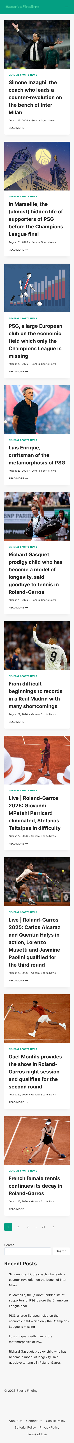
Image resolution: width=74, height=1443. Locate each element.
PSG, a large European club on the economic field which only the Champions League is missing (35, 341)
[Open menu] (66, 7)
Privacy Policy (49, 1427)
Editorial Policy (25, 1427)
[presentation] (37, 44)
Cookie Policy (55, 1421)
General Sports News (23, 74)
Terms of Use (37, 1434)
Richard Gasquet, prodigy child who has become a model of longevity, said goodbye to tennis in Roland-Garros (37, 1357)
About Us (15, 1421)
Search (9, 1245)
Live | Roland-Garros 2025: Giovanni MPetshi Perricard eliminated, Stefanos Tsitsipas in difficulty (35, 813)
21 (43, 1227)
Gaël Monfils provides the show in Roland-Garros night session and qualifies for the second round (35, 1072)
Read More (18, 128)
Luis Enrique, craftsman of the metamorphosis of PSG (37, 455)
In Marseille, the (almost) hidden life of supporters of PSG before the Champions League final (36, 219)
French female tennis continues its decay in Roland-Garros (35, 1185)
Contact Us (34, 1421)
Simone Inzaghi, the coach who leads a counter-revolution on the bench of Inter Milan (35, 97)
